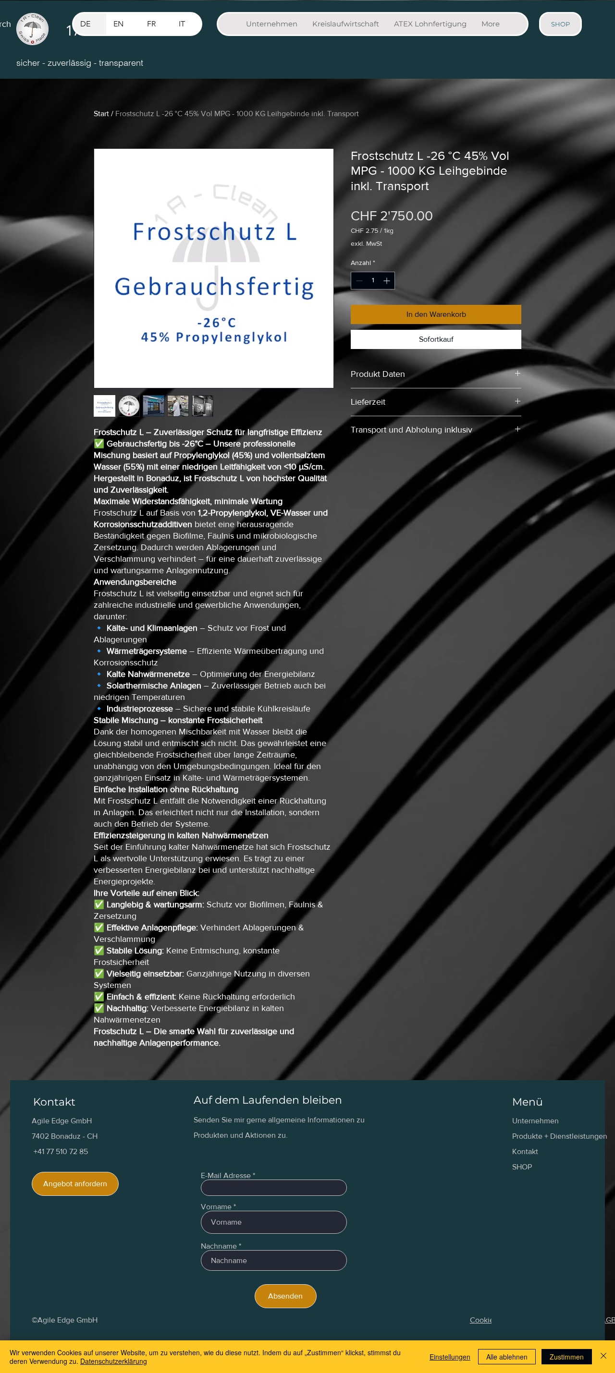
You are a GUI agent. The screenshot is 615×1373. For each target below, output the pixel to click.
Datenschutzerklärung (113, 1361)
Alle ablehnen (507, 1356)
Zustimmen (567, 1356)
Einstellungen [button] (450, 1356)
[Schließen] (603, 1356)
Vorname (216, 1207)
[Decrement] (358, 280)
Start (101, 113)
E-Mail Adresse (226, 1176)
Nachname (219, 1246)
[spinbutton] (372, 280)
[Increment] (387, 280)
